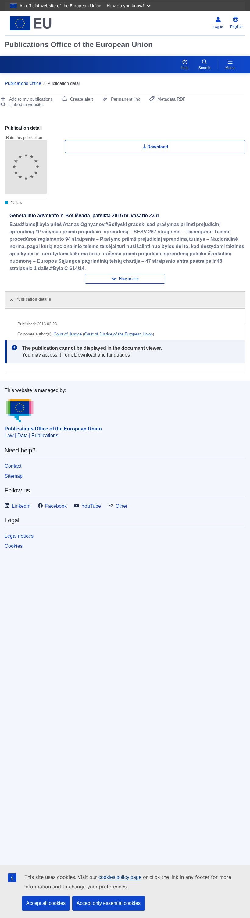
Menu (230, 68)
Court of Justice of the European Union (118, 334)
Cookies (14, 546)
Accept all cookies (46, 903)
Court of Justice (68, 334)
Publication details (33, 299)
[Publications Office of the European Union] (46, 23)
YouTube (91, 506)
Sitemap (14, 476)
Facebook (56, 506)
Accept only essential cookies (109, 903)
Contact (13, 466)
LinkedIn (21, 506)
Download (157, 146)
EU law (15, 203)
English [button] (236, 27)
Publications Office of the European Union (79, 44)
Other (121, 506)
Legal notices (19, 536)
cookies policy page (119, 877)
